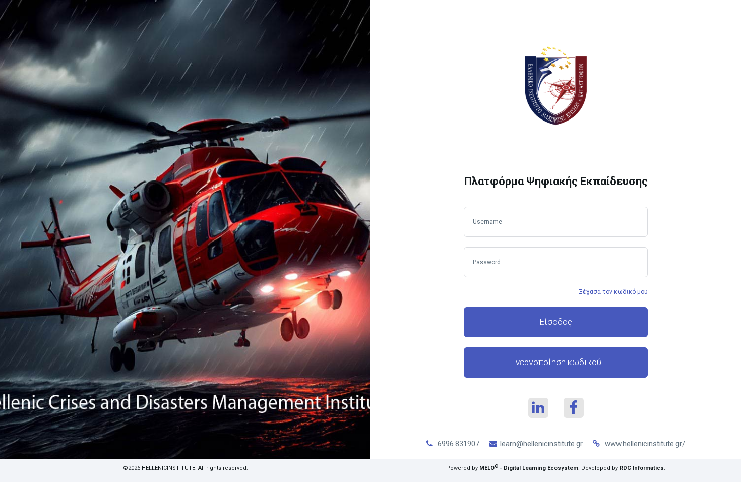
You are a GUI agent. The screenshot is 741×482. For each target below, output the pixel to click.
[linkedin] (538, 408)
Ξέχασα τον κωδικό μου (613, 291)
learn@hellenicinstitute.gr (541, 443)
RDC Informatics (642, 468)
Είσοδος (555, 322)
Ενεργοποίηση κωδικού (556, 362)
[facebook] (574, 408)
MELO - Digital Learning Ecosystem (528, 468)
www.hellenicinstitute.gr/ (645, 443)
